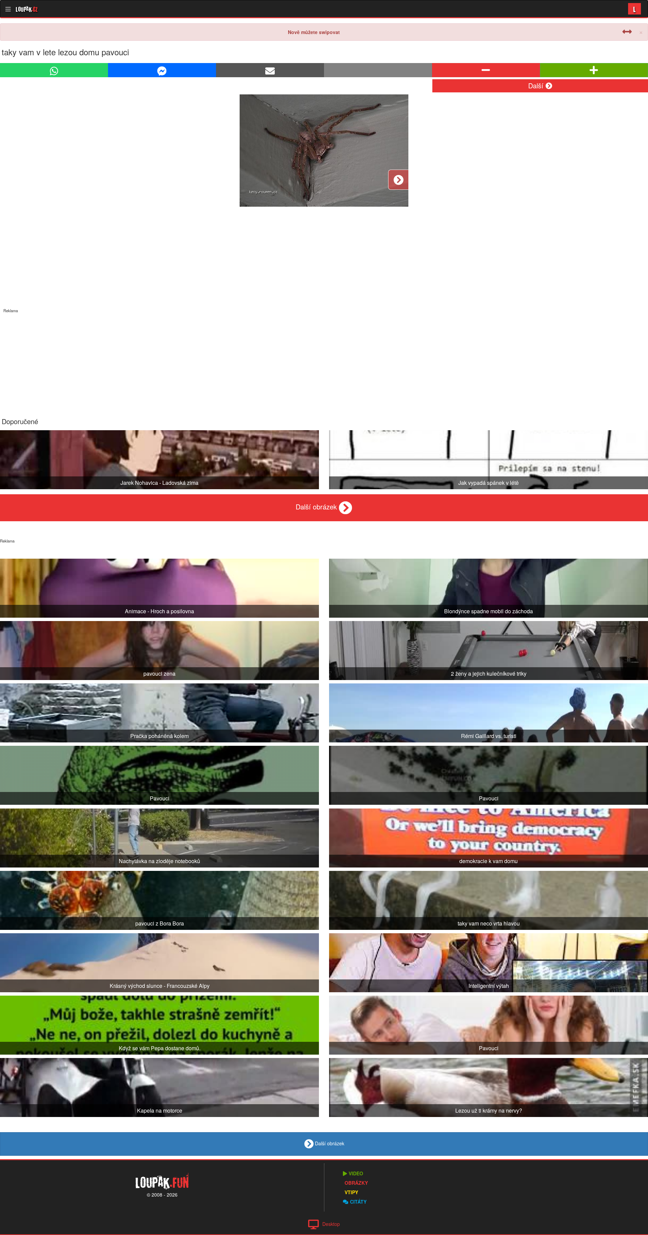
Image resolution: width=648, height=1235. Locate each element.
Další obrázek (317, 506)
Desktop (331, 1224)
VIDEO (356, 1173)
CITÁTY (358, 1201)
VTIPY (351, 1192)
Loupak (27, 8)
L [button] (634, 8)
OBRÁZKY (356, 1182)
